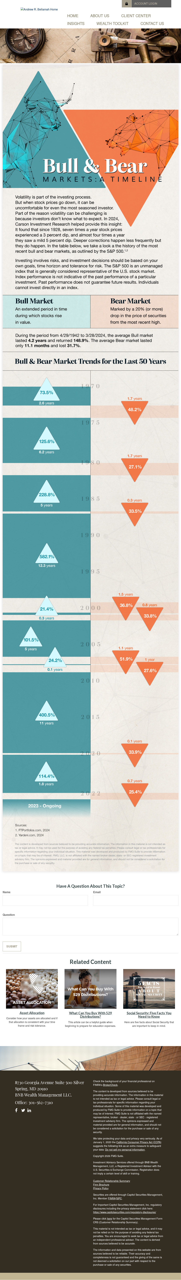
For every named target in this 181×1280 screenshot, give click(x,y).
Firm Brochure (101, 1184)
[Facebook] (17, 1109)
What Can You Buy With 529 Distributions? (90, 1015)
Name (6, 892)
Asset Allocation (32, 1013)
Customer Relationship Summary (111, 1181)
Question (9, 915)
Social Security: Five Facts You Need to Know (149, 1015)
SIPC (119, 1198)
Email (97, 892)
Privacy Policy (101, 1188)
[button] (99, 15)
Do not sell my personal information (125, 1149)
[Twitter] (23, 1109)
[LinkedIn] (29, 1109)
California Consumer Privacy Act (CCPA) (138, 1142)
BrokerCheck (110, 1085)
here (109, 1218)
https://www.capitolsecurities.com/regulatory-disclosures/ (124, 1212)
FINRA (111, 1198)
